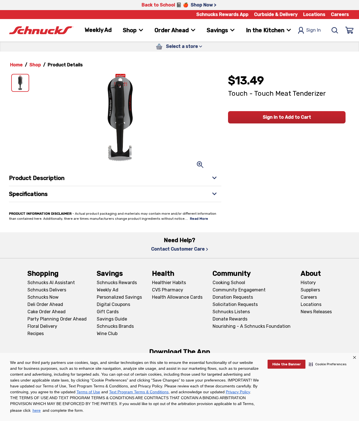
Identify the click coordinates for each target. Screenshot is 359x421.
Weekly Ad (98, 30)
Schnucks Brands (115, 326)
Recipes (35, 333)
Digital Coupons (113, 304)
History (308, 282)
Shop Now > (203, 5)
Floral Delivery (42, 326)
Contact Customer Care (178, 249)
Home (16, 64)
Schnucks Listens (231, 311)
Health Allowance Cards (177, 297)
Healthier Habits (169, 282)
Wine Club (107, 333)
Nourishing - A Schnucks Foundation (252, 326)
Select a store (182, 46)
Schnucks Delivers (46, 290)
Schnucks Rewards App (222, 14)
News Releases (316, 311)
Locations (314, 14)
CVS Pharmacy (167, 290)
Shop (35, 64)
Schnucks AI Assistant (51, 282)
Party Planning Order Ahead (57, 319)
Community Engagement (239, 290)
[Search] (335, 30)
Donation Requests (233, 297)
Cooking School (229, 282)
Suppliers (310, 290)
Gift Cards (108, 311)
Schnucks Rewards (117, 282)
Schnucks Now (43, 297)
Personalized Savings (119, 297)
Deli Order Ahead (45, 304)
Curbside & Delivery (276, 14)
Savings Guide (112, 319)
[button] (328, 364)
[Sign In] (349, 30)
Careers (340, 14)
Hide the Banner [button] (286, 364)
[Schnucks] (41, 30)
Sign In (313, 30)
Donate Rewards (230, 319)
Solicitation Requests (235, 304)
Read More (199, 219)
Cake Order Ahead (46, 311)
